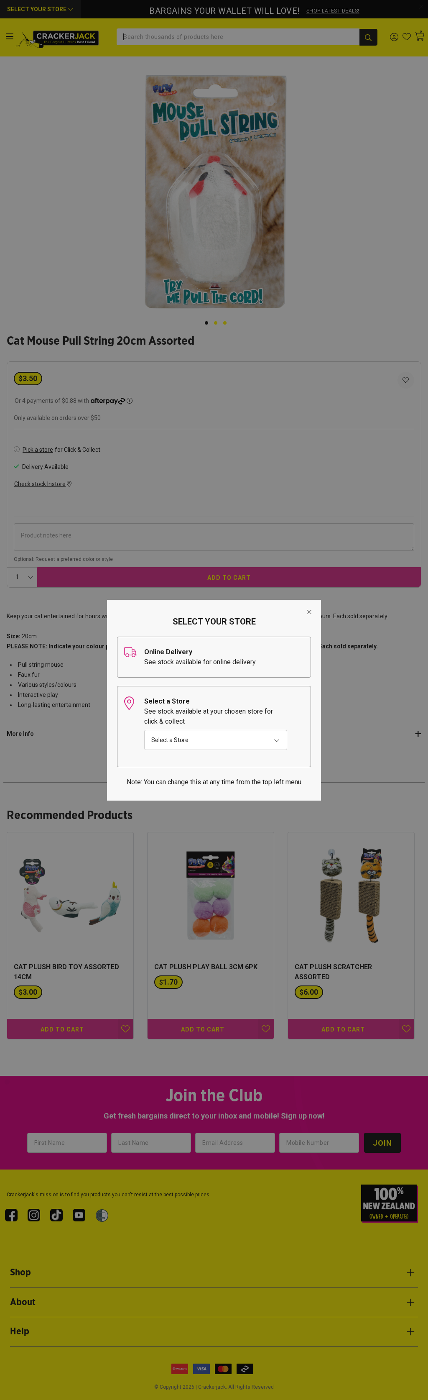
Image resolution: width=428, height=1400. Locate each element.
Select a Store (170, 740)
